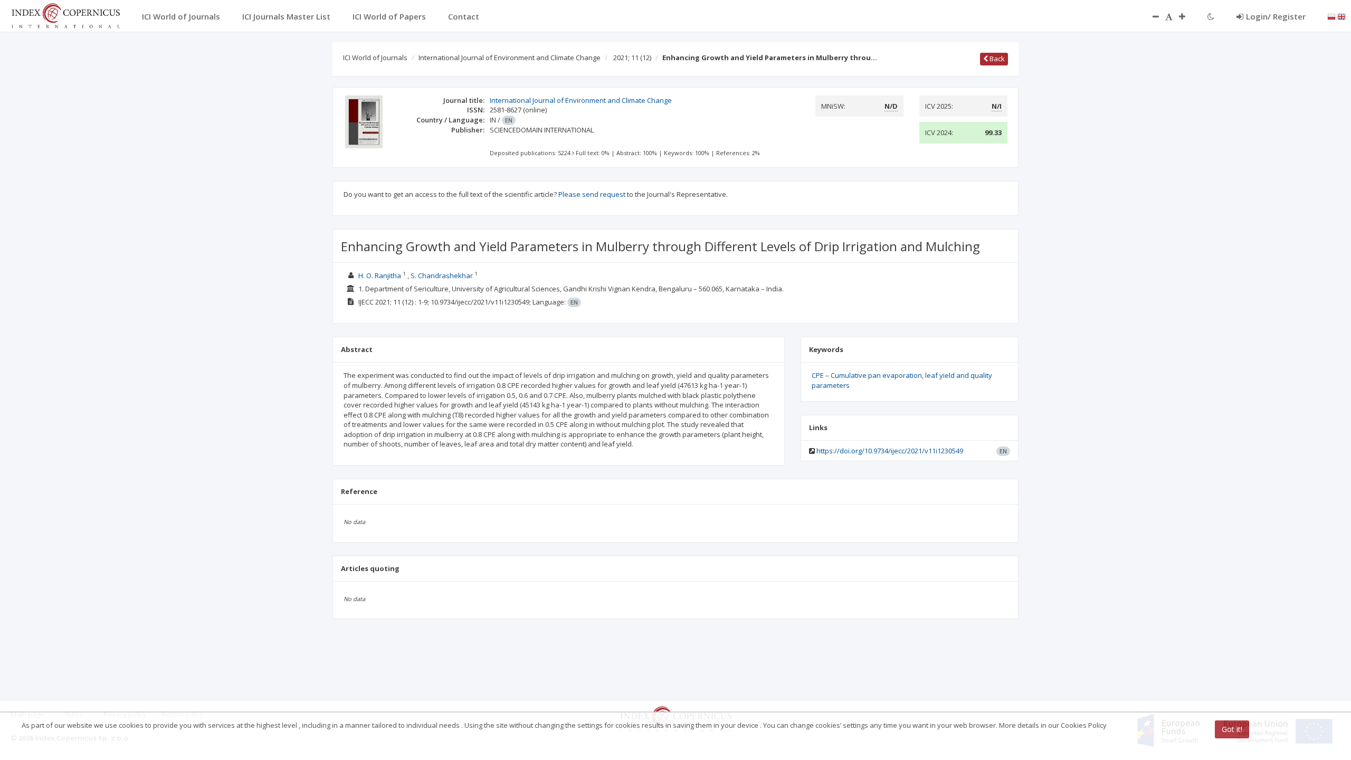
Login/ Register (1276, 16)
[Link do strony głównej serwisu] (65, 15)
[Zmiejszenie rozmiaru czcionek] (1150, 16)
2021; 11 (632, 57)
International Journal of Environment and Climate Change (509, 57)
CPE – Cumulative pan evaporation (867, 375)
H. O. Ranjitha (379, 275)
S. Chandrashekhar (442, 275)
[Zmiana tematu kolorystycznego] (1210, 16)
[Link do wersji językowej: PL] (1331, 16)
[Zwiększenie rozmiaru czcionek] (1187, 16)
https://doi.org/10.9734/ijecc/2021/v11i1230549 (889, 450)
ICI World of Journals (375, 57)
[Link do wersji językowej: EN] (1341, 16)
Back (996, 58)
